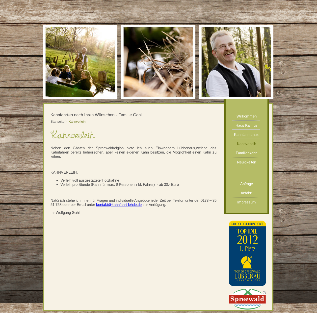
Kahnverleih (77, 121)
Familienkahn (246, 153)
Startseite (57, 121)
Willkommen (247, 116)
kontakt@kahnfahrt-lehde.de (119, 204)
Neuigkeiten (246, 162)
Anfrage (246, 184)
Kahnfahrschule (246, 134)
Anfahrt (246, 193)
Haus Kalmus (247, 125)
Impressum (246, 202)
